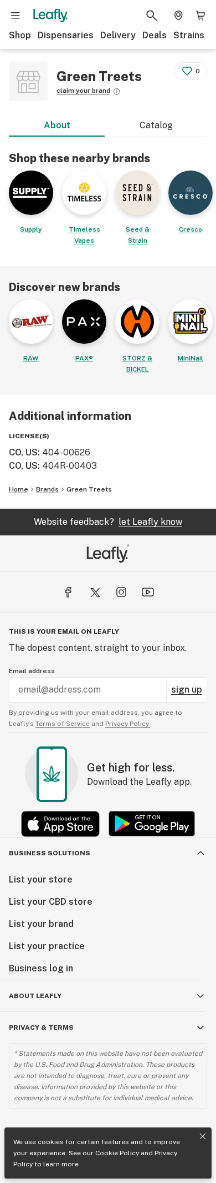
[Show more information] (116, 91)
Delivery (118, 35)
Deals (154, 35)
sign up (186, 689)
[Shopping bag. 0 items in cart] (200, 15)
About (57, 125)
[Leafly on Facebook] (68, 592)
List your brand (41, 924)
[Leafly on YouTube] (148, 592)
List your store (41, 879)
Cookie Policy (117, 1153)
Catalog (156, 125)
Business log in (41, 968)
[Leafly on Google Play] (152, 824)
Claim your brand (83, 90)
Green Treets (89, 489)
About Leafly (35, 996)
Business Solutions (49, 853)
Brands (47, 489)
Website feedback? (108, 522)
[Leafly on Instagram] (121, 592)
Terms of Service (62, 724)
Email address (32, 671)
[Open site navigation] (15, 15)
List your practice (47, 946)
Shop (20, 35)
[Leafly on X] (94, 592)
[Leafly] (50, 15)
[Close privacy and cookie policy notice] (202, 1136)
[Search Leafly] (151, 15)
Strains (188, 35)
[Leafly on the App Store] (60, 824)
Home (18, 489)
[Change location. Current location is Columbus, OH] (178, 15)
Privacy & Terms (41, 1027)
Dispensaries (66, 35)
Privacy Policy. (127, 724)
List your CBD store (50, 901)
